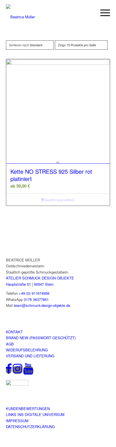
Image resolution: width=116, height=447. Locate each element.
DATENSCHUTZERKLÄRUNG (30, 426)
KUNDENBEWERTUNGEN (28, 408)
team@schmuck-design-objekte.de (42, 305)
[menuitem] (102, 12)
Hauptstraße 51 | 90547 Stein (29, 284)
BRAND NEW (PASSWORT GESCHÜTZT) (41, 337)
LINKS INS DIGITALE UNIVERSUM (35, 414)
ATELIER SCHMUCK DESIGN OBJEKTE (40, 278)
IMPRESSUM (17, 420)
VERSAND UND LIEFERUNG (30, 355)
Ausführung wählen (59, 200)
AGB (10, 344)
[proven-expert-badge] (17, 384)
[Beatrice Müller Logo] (43, 13)
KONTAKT (14, 331)
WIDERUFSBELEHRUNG (27, 350)
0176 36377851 (36, 299)
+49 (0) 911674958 (34, 293)
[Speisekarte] (102, 12)
